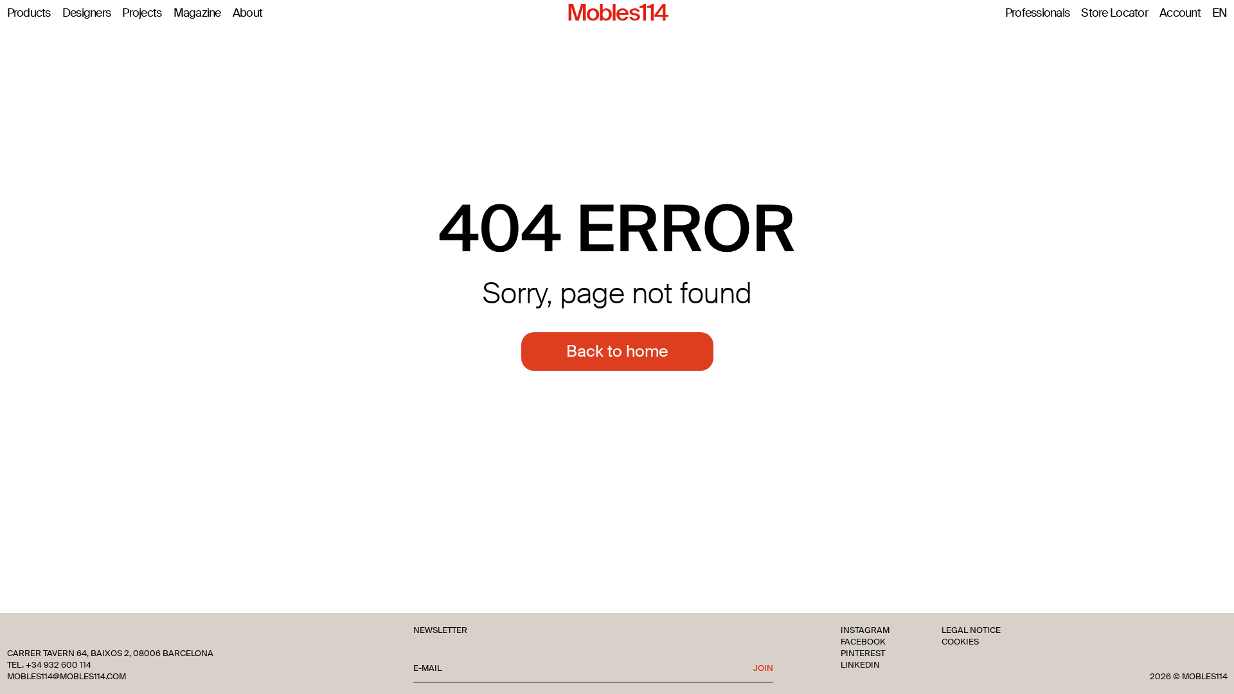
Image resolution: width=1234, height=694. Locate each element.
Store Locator (1114, 13)
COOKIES (960, 642)
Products (29, 13)
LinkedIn (860, 665)
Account (1180, 13)
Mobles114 (617, 13)
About (247, 13)
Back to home (617, 351)
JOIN (763, 668)
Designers (86, 13)
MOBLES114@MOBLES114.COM (66, 677)
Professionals (1037, 13)
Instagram (865, 630)
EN (1220, 13)
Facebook (863, 642)
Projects (141, 13)
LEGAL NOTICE (971, 630)
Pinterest (863, 653)
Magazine (197, 13)
